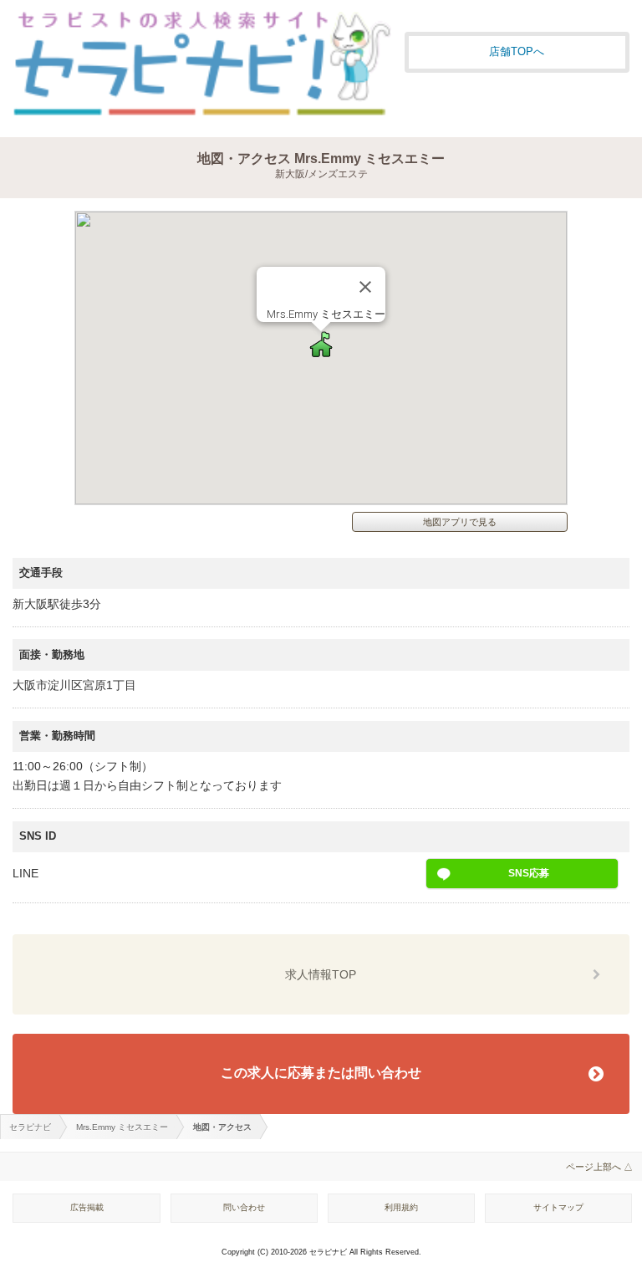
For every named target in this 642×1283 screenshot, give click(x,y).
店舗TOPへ (516, 51)
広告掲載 (87, 1207)
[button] (321, 345)
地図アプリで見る (460, 522)
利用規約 (401, 1207)
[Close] (365, 287)
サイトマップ (558, 1207)
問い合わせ (244, 1207)
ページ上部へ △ (599, 1167)
